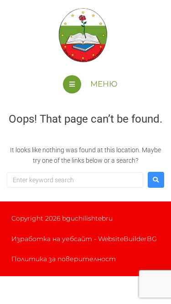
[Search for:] (75, 180)
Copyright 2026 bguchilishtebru (62, 218)
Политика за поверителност (63, 259)
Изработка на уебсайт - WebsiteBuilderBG (84, 239)
